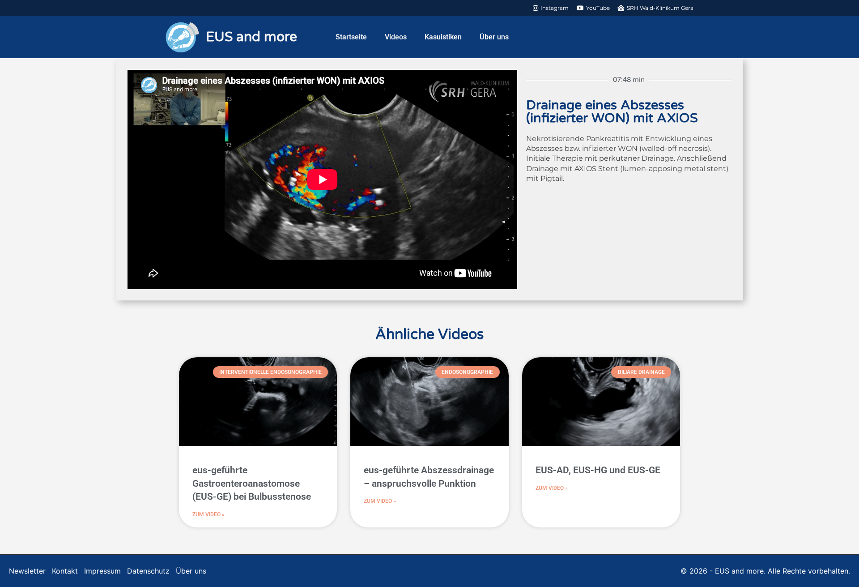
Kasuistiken (443, 37)
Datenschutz (148, 570)
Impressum (102, 570)
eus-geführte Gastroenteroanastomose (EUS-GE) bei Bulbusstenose (251, 483)
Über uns (494, 37)
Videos (396, 37)
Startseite (351, 37)
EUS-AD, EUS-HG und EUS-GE (598, 470)
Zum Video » (208, 514)
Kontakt (65, 570)
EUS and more (251, 37)
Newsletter (27, 570)
